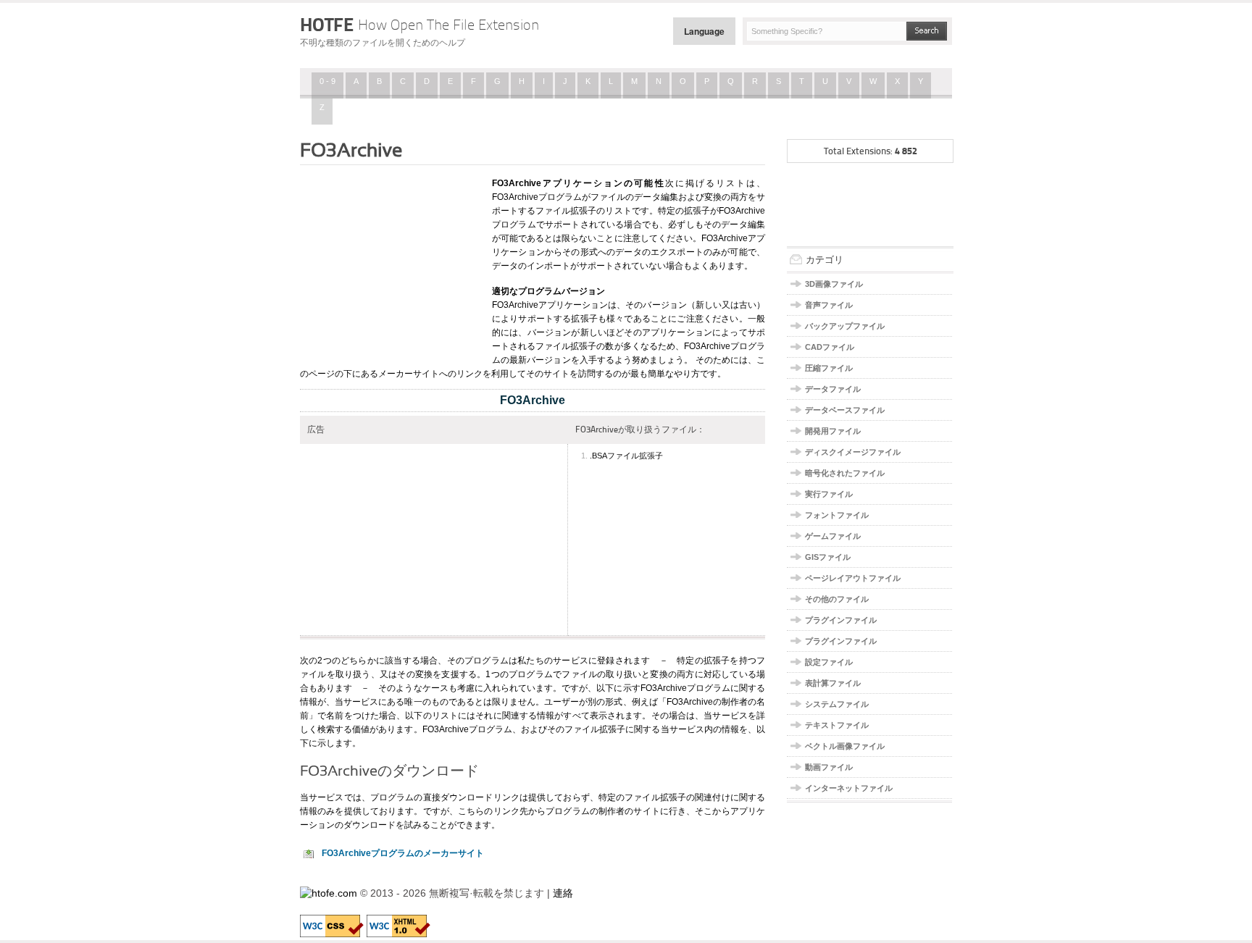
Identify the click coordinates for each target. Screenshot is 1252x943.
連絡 (563, 893)
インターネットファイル (849, 788)
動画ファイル (829, 767)
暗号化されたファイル (845, 473)
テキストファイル (837, 725)
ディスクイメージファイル (853, 452)
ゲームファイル (833, 536)
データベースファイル (845, 410)
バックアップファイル (845, 326)
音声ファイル (829, 305)
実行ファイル (829, 494)
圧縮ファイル (829, 368)
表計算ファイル (833, 683)
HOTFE (419, 24)
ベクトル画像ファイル (845, 746)
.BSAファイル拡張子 (626, 455)
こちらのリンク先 (493, 811)
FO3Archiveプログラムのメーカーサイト (403, 853)
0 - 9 (327, 81)
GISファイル (828, 557)
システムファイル (837, 704)
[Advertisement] (390, 262)
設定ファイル (829, 662)
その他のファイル (837, 599)
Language (704, 31)
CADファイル (829, 347)
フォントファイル (837, 515)
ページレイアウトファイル (853, 578)
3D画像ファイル (834, 284)
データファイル (833, 389)
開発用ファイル (833, 431)
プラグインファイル (841, 620)
